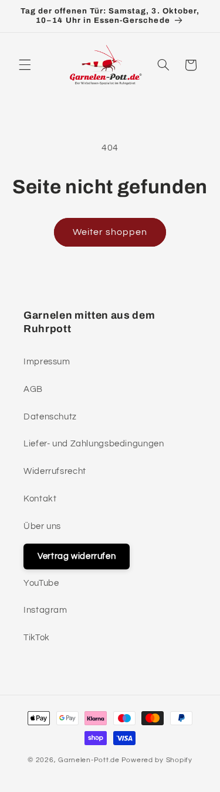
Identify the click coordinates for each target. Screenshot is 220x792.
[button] (24, 65)
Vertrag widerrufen (77, 556)
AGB (33, 389)
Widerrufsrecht (54, 471)
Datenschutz (50, 416)
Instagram (45, 610)
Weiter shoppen (110, 232)
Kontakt (39, 498)
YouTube (41, 583)
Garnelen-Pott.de (89, 760)
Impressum (46, 361)
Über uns (42, 526)
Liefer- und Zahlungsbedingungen (93, 443)
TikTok (36, 637)
